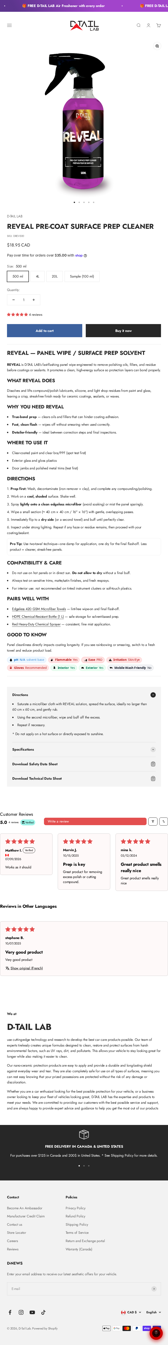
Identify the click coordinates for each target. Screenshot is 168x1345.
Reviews (12, 1249)
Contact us (14, 1224)
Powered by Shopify (45, 1328)
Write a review (58, 821)
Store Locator (16, 1232)
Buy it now (123, 330)
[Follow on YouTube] (32, 1312)
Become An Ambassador (24, 1208)
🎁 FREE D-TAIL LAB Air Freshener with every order (59, 5)
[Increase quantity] (33, 300)
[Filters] (153, 821)
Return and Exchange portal (85, 1240)
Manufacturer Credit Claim (26, 1216)
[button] (18, 314)
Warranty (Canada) (79, 1249)
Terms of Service (77, 1232)
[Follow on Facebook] (10, 1312)
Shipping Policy (77, 1224)
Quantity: (13, 289)
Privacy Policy (76, 1208)
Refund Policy (75, 1216)
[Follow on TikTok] (43, 1312)
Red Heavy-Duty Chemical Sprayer (36, 624)
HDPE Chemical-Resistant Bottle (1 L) (38, 616)
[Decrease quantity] (13, 300)
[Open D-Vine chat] (156, 1333)
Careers (12, 1240)
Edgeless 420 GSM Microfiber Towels (39, 608)
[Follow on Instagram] (21, 1312)
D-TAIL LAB (15, 216)
